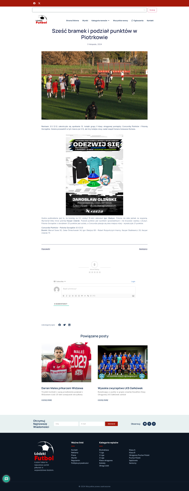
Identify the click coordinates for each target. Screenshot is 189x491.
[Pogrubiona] (63, 295)
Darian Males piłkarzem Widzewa (62, 388)
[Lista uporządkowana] (75, 295)
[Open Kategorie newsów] (109, 20)
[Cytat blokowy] (81, 295)
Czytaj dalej (46, 400)
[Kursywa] (66, 295)
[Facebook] (34, 3)
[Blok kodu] (85, 295)
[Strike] (72, 295)
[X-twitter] (39, 3)
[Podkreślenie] (69, 295)
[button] (59, 325)
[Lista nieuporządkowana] (78, 295)
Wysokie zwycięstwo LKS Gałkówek (120, 388)
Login (133, 281)
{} (91, 295)
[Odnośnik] (88, 295)
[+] (94, 295)
